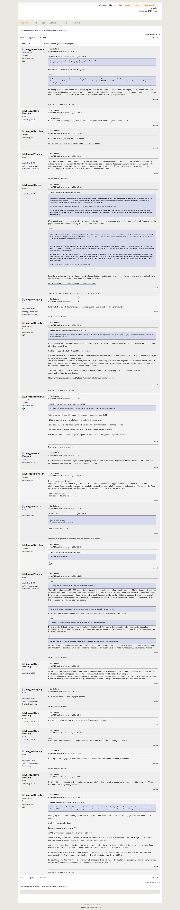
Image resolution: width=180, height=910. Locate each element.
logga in (126, 5)
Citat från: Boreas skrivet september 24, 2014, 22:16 (67, 552)
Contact (53, 23)
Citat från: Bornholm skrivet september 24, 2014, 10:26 (67, 57)
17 (38, 38)
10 (34, 38)
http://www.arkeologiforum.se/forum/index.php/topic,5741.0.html (72, 283)
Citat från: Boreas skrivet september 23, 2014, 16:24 (67, 192)
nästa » (157, 34)
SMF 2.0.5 (83, 905)
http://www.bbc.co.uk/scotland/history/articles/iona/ (66, 63)
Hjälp (35, 23)
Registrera (76, 23)
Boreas (37, 185)
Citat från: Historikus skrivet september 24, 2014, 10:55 (68, 330)
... (27, 38)
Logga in (63, 23)
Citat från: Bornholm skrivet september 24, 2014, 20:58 (67, 514)
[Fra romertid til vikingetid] (23, 62)
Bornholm (39, 131)
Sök (43, 23)
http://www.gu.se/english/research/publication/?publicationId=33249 (74, 144)
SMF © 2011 (90, 905)
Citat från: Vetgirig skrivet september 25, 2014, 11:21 (67, 802)
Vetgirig (38, 154)
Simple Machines (97, 905)
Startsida (24, 23)
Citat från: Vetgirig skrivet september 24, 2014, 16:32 (67, 404)
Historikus (39, 49)
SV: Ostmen (54, 49)
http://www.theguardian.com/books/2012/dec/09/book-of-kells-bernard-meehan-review (81, 378)
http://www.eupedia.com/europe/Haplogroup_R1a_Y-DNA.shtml (70, 264)
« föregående (149, 34)
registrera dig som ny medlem (145, 5)
